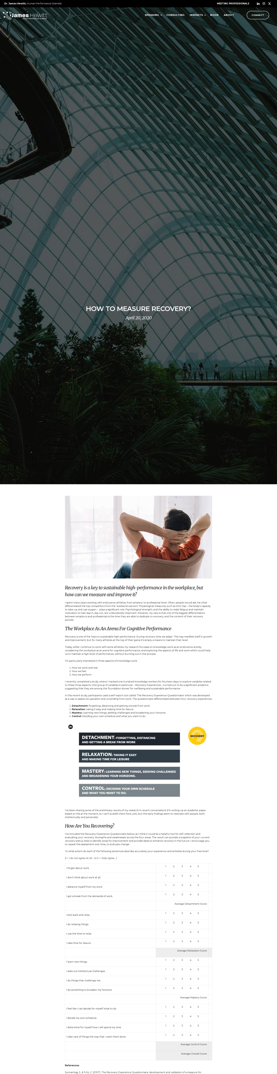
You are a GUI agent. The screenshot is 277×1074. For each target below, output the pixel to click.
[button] (258, 3)
